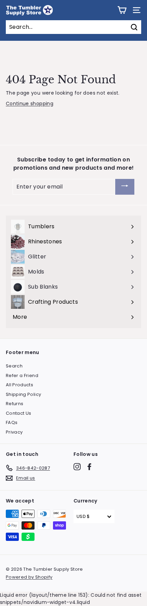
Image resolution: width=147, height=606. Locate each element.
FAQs (11, 422)
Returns (14, 403)
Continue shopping (29, 103)
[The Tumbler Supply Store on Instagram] (77, 466)
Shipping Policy (23, 394)
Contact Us (18, 413)
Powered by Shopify (29, 577)
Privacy (14, 432)
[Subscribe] (124, 187)
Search (14, 366)
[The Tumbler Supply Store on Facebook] (89, 466)
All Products (19, 384)
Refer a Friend (22, 375)
